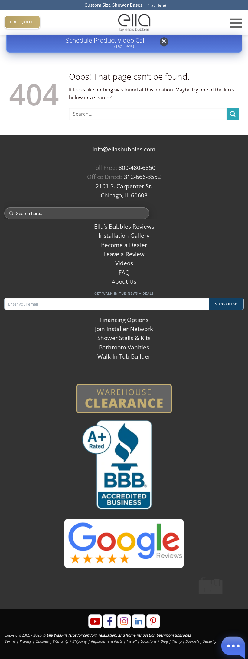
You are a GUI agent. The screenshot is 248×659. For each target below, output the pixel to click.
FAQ (124, 273)
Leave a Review (124, 254)
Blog (164, 641)
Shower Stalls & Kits (124, 338)
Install (131, 641)
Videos (124, 263)
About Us (124, 282)
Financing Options (124, 320)
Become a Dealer (124, 245)
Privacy (25, 641)
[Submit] (233, 114)
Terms (10, 641)
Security (209, 641)
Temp (176, 641)
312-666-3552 (142, 177)
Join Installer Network (124, 329)
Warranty (60, 641)
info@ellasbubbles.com (124, 149)
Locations (148, 641)
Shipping (79, 641)
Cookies (42, 641)
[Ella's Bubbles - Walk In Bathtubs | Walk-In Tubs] (134, 22)
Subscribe (226, 303)
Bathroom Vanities (124, 347)
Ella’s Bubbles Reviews (124, 226)
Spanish (192, 641)
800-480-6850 (137, 168)
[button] (235, 23)
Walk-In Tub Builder (124, 356)
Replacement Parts (106, 641)
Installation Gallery (124, 236)
